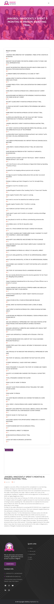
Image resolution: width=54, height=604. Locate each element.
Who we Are (32, 551)
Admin (30, 559)
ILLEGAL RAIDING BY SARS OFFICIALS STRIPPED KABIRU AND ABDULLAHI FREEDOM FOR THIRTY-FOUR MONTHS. (26, 288)
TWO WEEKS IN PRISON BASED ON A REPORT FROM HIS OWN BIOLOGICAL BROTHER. (26, 141)
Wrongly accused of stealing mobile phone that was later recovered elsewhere (25, 175)
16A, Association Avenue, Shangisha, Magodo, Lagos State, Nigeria (13, 580)
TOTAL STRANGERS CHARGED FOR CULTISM (18, 378)
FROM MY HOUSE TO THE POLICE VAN (16, 415)
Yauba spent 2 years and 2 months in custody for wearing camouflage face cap (26, 214)
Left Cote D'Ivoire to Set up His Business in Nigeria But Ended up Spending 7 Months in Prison (27, 165)
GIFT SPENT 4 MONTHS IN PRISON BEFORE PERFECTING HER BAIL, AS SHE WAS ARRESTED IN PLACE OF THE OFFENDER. (26, 129)
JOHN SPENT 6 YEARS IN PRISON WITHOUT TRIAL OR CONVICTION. (24, 147)
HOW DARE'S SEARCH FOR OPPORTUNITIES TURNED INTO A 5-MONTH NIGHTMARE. (25, 420)
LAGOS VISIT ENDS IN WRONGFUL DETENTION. (19, 439)
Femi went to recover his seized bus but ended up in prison (22, 199)
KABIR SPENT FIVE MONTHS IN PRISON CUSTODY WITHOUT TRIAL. (24, 112)
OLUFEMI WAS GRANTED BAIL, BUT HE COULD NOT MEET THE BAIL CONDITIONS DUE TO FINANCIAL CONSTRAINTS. (24, 118)
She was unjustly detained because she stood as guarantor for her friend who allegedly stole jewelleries (26, 275)
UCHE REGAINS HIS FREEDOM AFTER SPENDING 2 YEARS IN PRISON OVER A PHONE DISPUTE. (27, 316)
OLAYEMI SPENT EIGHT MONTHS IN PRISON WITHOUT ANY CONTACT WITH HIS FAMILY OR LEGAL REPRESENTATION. (26, 135)
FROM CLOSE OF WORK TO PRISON (16, 382)
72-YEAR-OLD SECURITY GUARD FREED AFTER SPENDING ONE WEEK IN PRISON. (25, 107)
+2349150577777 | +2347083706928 (13, 573)
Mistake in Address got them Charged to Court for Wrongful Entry (24, 181)
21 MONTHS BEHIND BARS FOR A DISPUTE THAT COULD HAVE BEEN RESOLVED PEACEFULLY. (24, 340)
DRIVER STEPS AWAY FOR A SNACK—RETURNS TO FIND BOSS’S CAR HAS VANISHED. (26, 346)
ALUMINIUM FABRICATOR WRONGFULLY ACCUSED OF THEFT (22, 73)
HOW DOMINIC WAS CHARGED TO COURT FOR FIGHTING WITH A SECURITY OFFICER (27, 265)
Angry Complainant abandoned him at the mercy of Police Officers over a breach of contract (27, 282)
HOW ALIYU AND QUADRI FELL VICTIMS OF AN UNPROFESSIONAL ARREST (26, 255)
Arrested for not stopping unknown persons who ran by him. (23, 170)
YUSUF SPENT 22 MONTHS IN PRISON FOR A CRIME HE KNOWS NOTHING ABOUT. (26, 310)
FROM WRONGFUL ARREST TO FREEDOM (17, 430)
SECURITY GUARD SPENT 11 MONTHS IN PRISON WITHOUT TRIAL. (24, 101)
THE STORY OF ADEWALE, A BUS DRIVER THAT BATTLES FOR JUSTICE (25, 358)
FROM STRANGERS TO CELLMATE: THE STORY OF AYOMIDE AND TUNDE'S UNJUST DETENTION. (26, 368)
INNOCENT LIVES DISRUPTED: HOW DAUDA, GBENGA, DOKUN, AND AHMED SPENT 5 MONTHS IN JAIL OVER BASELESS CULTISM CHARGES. (26, 409)
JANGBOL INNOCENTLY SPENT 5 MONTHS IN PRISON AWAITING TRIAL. (25, 123)
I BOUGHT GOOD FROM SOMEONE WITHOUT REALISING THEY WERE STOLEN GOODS (24, 388)
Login (30, 557)
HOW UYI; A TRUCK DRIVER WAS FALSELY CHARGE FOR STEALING (24, 228)
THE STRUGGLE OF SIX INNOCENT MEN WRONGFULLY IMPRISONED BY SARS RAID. (27, 352)
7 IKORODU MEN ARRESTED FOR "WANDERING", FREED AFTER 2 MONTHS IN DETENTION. (27, 55)
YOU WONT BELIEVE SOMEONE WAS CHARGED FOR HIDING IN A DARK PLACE (25, 398)
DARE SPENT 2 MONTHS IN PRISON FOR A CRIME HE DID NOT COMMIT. (25, 91)
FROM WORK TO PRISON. (13, 393)
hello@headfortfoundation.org (12, 576)
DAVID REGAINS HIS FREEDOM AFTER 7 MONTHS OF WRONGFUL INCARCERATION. (23, 152)
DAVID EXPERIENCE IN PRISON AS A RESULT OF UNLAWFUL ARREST (24, 250)
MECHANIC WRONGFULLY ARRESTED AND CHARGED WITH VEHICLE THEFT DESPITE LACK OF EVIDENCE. (26, 329)
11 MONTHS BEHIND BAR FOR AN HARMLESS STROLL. (20, 426)
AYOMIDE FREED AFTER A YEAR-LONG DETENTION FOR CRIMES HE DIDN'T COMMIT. (26, 85)
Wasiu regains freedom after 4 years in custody (19, 195)
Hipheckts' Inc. (34, 602)
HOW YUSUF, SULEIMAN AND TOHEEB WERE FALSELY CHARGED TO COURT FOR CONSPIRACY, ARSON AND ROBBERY (26, 234)
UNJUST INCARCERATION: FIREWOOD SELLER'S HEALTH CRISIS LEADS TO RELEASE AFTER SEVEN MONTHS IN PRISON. (26, 68)
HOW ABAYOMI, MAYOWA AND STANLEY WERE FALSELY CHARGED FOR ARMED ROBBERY (25, 245)
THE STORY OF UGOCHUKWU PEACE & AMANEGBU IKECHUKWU (23, 270)
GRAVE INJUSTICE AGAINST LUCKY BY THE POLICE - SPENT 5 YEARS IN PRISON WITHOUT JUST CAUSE (25, 158)
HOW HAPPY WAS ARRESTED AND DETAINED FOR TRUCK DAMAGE (24, 239)
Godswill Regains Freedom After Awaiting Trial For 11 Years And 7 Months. (26, 190)
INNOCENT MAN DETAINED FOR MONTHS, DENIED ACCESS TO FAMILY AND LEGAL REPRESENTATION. (26, 62)
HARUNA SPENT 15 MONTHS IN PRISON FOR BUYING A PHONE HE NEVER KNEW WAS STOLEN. (26, 79)
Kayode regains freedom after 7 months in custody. (20, 204)
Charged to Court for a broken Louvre (17, 186)
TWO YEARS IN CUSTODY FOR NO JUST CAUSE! (19, 208)
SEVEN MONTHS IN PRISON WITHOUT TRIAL (18, 435)
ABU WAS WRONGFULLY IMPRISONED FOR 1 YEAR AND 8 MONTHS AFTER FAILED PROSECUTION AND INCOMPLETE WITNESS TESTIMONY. (26, 322)
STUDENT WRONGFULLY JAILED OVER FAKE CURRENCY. (21, 362)
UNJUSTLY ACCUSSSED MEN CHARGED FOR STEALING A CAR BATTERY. (26, 373)
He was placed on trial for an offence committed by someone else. (25, 219)
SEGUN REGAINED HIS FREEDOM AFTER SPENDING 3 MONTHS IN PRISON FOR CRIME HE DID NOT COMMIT (26, 96)
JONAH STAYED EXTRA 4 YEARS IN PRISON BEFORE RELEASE (23, 300)
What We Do (32, 554)
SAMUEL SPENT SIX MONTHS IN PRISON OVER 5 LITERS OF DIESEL (24, 304)
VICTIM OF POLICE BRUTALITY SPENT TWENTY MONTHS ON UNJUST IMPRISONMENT (25, 294)
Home (22, 28)
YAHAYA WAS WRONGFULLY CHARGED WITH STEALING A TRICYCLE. (24, 334)
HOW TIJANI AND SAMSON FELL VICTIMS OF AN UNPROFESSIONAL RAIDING (27, 259)
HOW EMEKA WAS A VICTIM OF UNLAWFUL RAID (19, 224)
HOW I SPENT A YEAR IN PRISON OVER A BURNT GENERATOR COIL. (24, 404)
